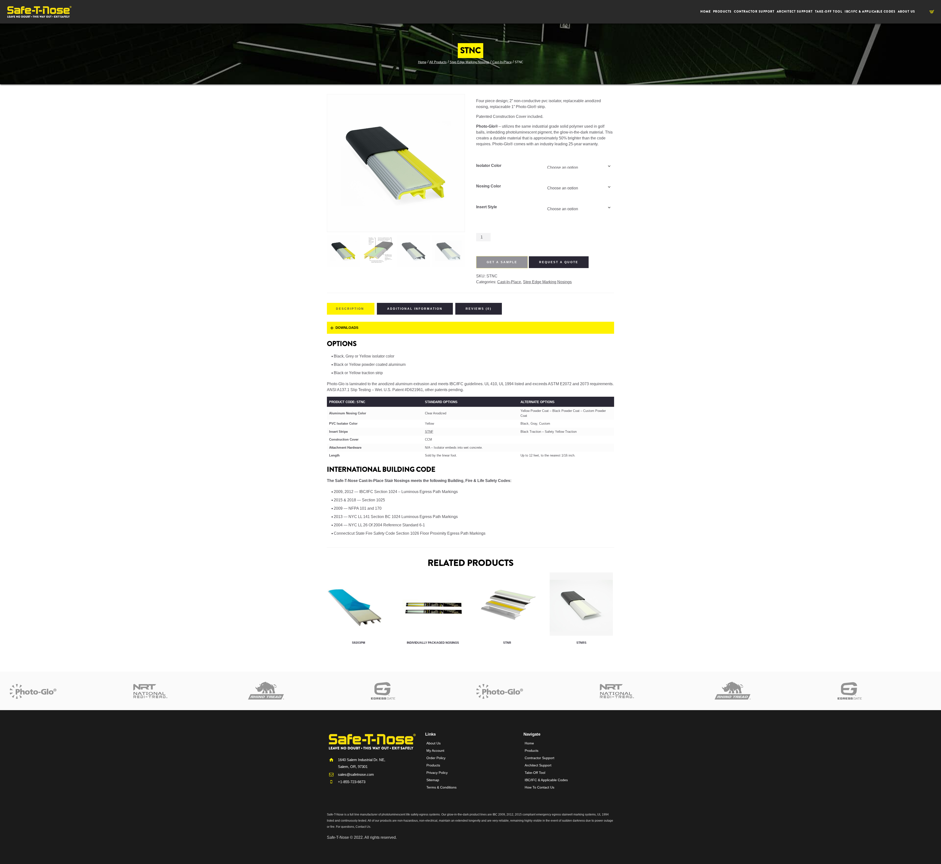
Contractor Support (539, 758)
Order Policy (436, 758)
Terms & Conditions (441, 787)
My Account (435, 751)
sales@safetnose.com (356, 774)
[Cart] (932, 12)
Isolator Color (488, 165)
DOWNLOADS (346, 328)
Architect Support (538, 765)
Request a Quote (558, 262)
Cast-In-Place (502, 62)
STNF (429, 431)
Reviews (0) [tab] (479, 308)
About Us (433, 743)
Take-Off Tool (535, 773)
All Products (438, 62)
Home (422, 62)
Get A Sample (502, 262)
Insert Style (486, 207)
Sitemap (432, 780)
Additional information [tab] (415, 308)
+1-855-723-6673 (351, 782)
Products (433, 765)
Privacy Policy (437, 773)
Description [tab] (350, 308)
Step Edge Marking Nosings (469, 62)
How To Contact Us (539, 787)
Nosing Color (488, 186)
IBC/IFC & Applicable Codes (546, 780)
